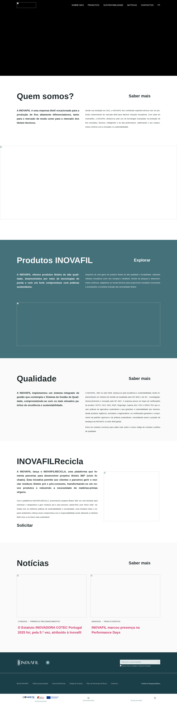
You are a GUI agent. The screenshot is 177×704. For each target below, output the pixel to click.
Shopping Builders (154, 683)
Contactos (147, 5)
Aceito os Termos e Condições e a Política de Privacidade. (136, 666)
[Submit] (158, 662)
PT (159, 5)
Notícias (132, 5)
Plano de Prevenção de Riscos (97, 683)
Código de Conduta (75, 683)
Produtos (93, 5)
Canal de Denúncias (58, 683)
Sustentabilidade (113, 5)
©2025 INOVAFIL (23, 683)
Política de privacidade (40, 683)
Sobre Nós (78, 5)
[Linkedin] (48, 663)
